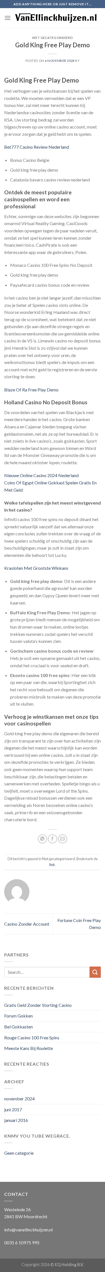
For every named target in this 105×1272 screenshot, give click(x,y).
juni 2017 (13, 1109)
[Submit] (95, 972)
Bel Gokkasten (18, 1026)
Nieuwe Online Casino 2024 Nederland (41, 475)
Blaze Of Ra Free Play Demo (31, 389)
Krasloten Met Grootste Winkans (36, 568)
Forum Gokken (18, 1015)
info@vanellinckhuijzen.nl (28, 1229)
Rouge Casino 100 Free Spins (31, 1037)
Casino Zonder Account (26, 923)
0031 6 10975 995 (21, 1242)
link (52, 864)
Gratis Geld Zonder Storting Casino (38, 1005)
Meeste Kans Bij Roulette (28, 1048)
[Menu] (7, 18)
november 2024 (19, 1098)
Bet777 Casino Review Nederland (36, 147)
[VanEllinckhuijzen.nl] (56, 18)
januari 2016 (16, 1120)
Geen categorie (19, 1153)
